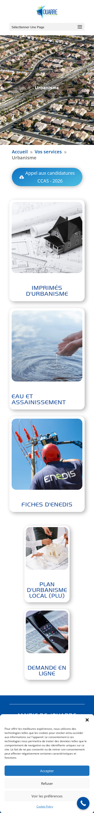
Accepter (47, 771)
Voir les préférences (47, 796)
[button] (87, 720)
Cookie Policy (45, 806)
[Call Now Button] (83, 803)
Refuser (47, 783)
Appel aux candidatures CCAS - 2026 (50, 177)
